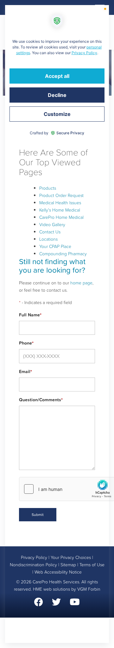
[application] (57, 324)
